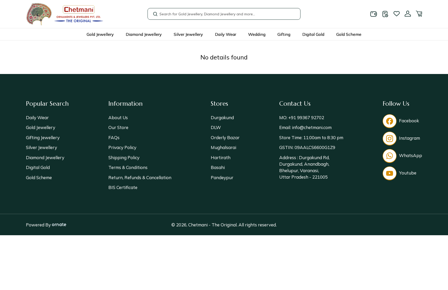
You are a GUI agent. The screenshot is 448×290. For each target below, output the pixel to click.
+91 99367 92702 (305, 117)
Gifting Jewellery (43, 137)
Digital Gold (313, 34)
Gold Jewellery (100, 34)
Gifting (283, 34)
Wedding (256, 34)
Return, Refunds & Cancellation (139, 177)
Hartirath (220, 157)
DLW (216, 127)
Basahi (218, 167)
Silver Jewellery (188, 34)
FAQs (114, 137)
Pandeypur (222, 177)
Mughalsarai (223, 147)
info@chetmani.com (311, 127)
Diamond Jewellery (144, 34)
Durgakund (222, 117)
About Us (118, 117)
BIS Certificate (122, 187)
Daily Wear (225, 34)
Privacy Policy (122, 147)
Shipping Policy (123, 157)
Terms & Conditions (128, 167)
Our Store (118, 127)
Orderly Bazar (225, 137)
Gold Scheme (348, 34)
